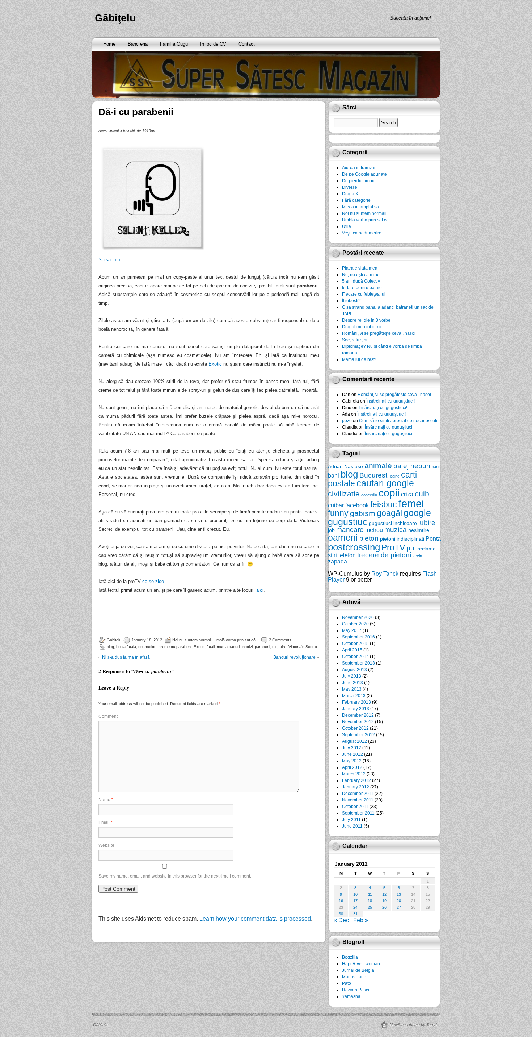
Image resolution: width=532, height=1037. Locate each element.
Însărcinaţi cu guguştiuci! (390, 401)
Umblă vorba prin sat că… (367, 219)
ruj (274, 647)
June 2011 (352, 826)
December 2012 (358, 715)
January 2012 (355, 787)
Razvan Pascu (356, 989)
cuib (422, 494)
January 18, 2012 (146, 640)
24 (355, 907)
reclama (426, 548)
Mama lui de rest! (359, 359)
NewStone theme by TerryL (414, 1025)
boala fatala (126, 647)
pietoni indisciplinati (402, 539)
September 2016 (358, 637)
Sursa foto (109, 259)
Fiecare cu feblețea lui (363, 294)
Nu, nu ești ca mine (361, 274)
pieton (369, 538)
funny (338, 513)
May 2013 (352, 689)
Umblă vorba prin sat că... (236, 640)
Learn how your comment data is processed (255, 919)
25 (370, 907)
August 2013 (354, 669)
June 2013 (352, 682)
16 (341, 901)
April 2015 (352, 650)
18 (370, 901)
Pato (346, 983)
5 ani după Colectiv (361, 281)
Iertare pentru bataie (362, 287)
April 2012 (352, 767)
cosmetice (147, 647)
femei (411, 503)
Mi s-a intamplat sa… (362, 206)
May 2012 (352, 760)
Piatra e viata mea (359, 268)
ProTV (393, 547)
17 (355, 901)
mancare (350, 529)
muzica (395, 529)
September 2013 (358, 663)
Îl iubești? (351, 300)
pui (411, 548)
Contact (246, 44)
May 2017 (352, 630)
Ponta (433, 538)
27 (399, 907)
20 (399, 901)
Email (105, 822)
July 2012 (351, 747)
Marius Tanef (354, 976)
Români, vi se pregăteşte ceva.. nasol (378, 333)
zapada (337, 561)
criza (407, 494)
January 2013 (355, 708)
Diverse (349, 187)
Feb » (360, 920)
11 (370, 894)
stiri (332, 555)
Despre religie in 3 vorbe (366, 320)
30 (341, 914)
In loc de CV (213, 44)
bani (333, 475)
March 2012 (354, 773)
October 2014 (355, 656)
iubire (426, 522)
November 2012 (358, 721)
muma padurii (228, 647)
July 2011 (351, 819)
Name (105, 799)
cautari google (385, 483)
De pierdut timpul (359, 180)
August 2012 (354, 741)
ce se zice (153, 581)
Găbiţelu (115, 18)
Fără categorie (356, 200)
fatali (211, 647)
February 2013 (356, 702)
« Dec (341, 920)
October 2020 (355, 623)
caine (395, 476)
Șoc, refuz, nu (355, 339)
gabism (362, 513)
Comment (108, 716)
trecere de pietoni (384, 555)
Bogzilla (350, 957)
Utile (346, 226)
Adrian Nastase (345, 466)
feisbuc (383, 504)
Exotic (215, 364)
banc (436, 467)
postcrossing (354, 547)
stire (282, 647)
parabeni (262, 647)
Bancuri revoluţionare (294, 657)
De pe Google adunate (364, 174)
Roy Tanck (384, 574)
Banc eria (138, 44)
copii (389, 493)
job (331, 530)
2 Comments (280, 640)
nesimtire (418, 530)
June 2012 (352, 754)
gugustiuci (380, 523)
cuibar (336, 505)
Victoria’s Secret (302, 647)
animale (378, 465)
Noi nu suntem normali (191, 640)
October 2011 (355, 806)
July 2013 (351, 676)
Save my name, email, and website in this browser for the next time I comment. (174, 876)
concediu (369, 495)
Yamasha (351, 996)
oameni (343, 537)
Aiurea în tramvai (358, 167)
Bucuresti (374, 475)
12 (384, 894)
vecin (417, 556)
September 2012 (358, 734)
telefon (347, 555)
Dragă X (350, 193)
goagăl (389, 513)
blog (110, 647)
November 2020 (358, 617)
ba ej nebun (411, 466)
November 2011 (357, 800)
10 (355, 894)
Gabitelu (114, 640)
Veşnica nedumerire (361, 233)
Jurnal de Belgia (358, 970)
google (417, 513)
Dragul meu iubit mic (362, 326)
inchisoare (405, 523)
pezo (347, 420)
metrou (374, 529)
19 (384, 901)
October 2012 (355, 728)
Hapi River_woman (361, 963)
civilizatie (344, 494)
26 (384, 907)
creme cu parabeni (175, 647)
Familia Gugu (174, 44)
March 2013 (354, 695)
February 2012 (356, 780)
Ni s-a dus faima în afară (126, 657)
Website (106, 845)
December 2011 (357, 793)
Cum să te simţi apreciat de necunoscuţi (398, 420)
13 (399, 894)
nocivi (247, 647)
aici (259, 590)
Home (109, 44)
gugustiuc (347, 522)
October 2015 (355, 643)
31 (355, 914)
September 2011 (358, 813)
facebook (357, 505)
